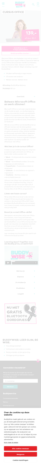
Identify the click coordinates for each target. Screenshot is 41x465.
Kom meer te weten (11, 442)
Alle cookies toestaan (20, 448)
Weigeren (20, 454)
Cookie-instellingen (20, 460)
